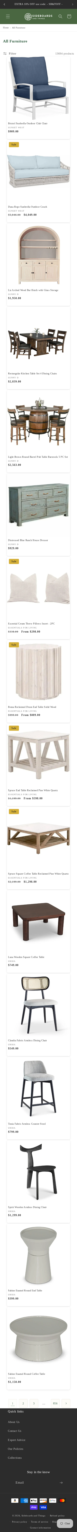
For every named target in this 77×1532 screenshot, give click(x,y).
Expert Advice (16, 1440)
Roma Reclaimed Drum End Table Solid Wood (32, 707)
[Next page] (66, 1403)
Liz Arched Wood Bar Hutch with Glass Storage (33, 290)
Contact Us (14, 1430)
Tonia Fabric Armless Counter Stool (27, 1124)
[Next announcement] (72, 4)
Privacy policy (19, 1522)
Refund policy (57, 1515)
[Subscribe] (61, 1482)
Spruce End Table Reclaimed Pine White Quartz (33, 790)
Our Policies (15, 1448)
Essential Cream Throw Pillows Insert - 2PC (31, 623)
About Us (14, 1422)
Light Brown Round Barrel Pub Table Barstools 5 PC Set (38, 457)
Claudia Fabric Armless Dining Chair (27, 1040)
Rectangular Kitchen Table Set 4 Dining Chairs (32, 373)
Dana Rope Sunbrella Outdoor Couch (27, 207)
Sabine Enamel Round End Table (25, 1290)
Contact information (40, 1527)
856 (55, 1403)
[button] (8, 16)
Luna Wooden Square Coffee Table (26, 957)
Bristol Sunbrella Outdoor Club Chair (28, 123)
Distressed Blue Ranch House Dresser (28, 540)
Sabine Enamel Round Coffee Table (26, 1374)
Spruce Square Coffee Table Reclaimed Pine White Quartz (38, 874)
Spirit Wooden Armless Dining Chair (27, 1207)
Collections (15, 1457)
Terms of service (39, 1522)
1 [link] (13, 1403)
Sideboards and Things (33, 1515)
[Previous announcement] (4, 4)
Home (6, 27)
